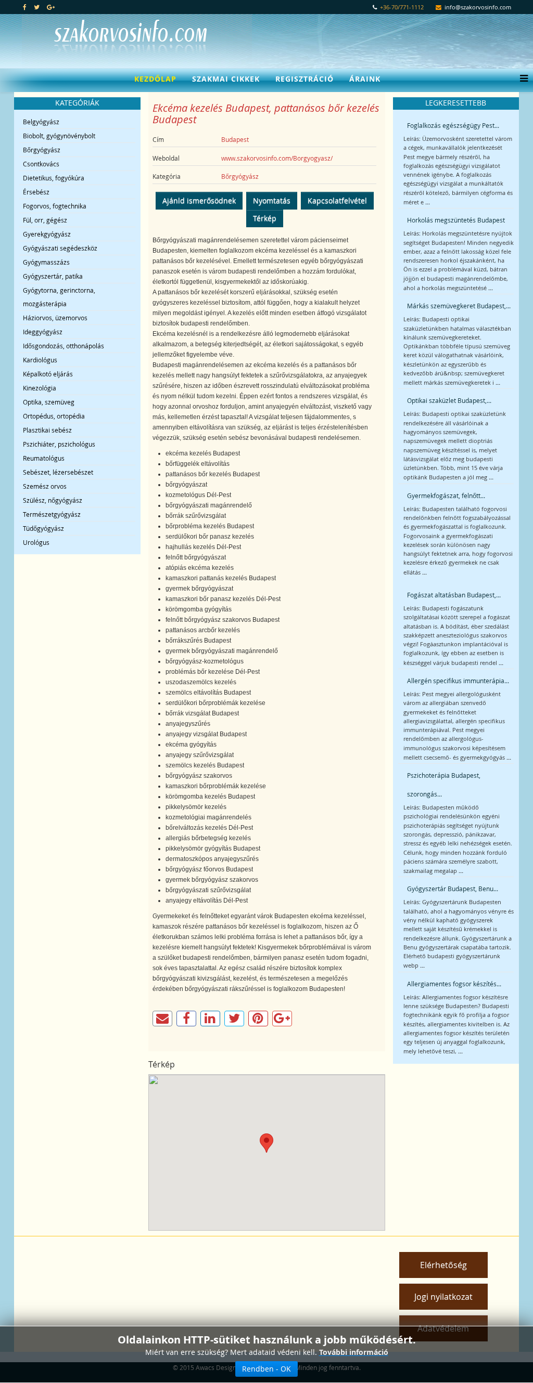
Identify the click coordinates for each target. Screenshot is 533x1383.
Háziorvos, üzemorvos (55, 318)
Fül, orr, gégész (45, 220)
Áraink (364, 79)
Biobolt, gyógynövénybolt (59, 136)
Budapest (235, 139)
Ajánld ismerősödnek (199, 200)
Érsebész (36, 192)
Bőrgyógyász (41, 150)
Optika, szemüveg (48, 402)
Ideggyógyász (42, 332)
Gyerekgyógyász (47, 234)
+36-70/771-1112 (402, 7)
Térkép (264, 218)
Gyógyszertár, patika (53, 276)
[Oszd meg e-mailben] (162, 1018)
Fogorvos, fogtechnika (54, 206)
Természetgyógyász (52, 514)
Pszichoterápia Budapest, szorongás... (443, 784)
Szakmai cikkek (226, 79)
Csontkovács (41, 164)
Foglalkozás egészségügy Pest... (453, 125)
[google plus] (51, 7)
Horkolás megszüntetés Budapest (456, 220)
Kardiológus (40, 360)
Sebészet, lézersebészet (58, 472)
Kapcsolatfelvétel (337, 200)
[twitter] (37, 7)
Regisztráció (304, 79)
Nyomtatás (271, 200)
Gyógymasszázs (46, 262)
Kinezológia (39, 388)
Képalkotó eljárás (48, 374)
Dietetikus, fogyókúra (53, 178)
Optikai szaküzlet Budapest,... (449, 400)
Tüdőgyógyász (43, 528)
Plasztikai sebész (47, 430)
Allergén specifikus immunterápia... (458, 680)
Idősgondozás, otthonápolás (63, 346)
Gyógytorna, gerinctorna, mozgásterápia (59, 297)
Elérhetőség (443, 1265)
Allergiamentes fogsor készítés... (454, 984)
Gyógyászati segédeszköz (60, 248)
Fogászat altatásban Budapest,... (454, 595)
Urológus (36, 542)
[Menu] (521, 79)
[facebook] (25, 7)
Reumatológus (44, 458)
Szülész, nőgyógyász (52, 500)
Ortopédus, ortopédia (54, 416)
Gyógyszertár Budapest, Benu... (452, 888)
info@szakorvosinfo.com (478, 7)
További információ (353, 1352)
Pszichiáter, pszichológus (59, 444)
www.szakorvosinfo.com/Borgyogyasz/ (277, 158)
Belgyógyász (41, 122)
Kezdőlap (155, 79)
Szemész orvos (45, 486)
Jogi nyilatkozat (443, 1296)
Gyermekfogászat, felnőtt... (446, 495)
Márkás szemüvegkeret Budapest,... (459, 306)
